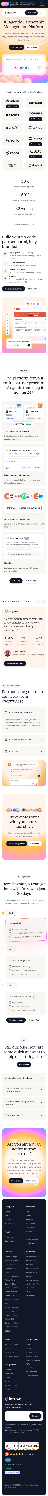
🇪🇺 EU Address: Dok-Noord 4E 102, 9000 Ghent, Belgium (23, 1426)
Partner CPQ (9, 1319)
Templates (29, 1219)
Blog (27, 1212)
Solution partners (32, 1376)
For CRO (8, 1348)
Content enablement (12, 1288)
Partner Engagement (12, 1260)
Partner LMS (9, 1296)
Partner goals (10, 1272)
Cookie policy (10, 1241)
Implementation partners (32, 1372)
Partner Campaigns (12, 1299)
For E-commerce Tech (32, 1280)
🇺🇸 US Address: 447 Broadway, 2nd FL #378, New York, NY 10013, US (22, 1431)
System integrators (32, 1360)
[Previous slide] (37, 601)
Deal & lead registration (12, 1264)
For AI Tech (29, 1288)
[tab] (24, 720)
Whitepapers (30, 1223)
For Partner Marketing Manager (12, 1356)
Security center (31, 1243)
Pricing (7, 1212)
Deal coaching (10, 1284)
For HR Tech (30, 1260)
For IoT (28, 1292)
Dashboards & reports (12, 1268)
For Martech (30, 1296)
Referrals (28, 1348)
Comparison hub (31, 1239)
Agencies (29, 1368)
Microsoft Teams (11, 1385)
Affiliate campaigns (12, 1307)
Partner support (11, 1292)
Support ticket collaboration (12, 1311)
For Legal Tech (31, 1272)
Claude (7, 1377)
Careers (8, 1219)
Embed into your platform (12, 1315)
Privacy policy (10, 1237)
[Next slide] (43, 601)
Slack (7, 1381)
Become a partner (12, 1223)
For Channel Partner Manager (12, 1344)
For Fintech (29, 1264)
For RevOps (9, 1352)
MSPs (27, 1364)
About (7, 1216)
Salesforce (9, 1374)
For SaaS (28, 1276)
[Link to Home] (13, 1399)
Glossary (28, 1231)
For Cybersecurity (32, 1268)
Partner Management (12, 1257)
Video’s (28, 1235)
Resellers (28, 1344)
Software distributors (32, 1352)
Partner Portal (10, 1280)
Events (28, 1216)
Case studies (30, 1227)
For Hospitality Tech (32, 1284)
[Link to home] (10, 12)
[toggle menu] (41, 12)
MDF (6, 1303)
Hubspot (8, 1370)
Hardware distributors (32, 1356)
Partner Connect (11, 1327)
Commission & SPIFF (12, 1276)
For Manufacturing (32, 1257)
